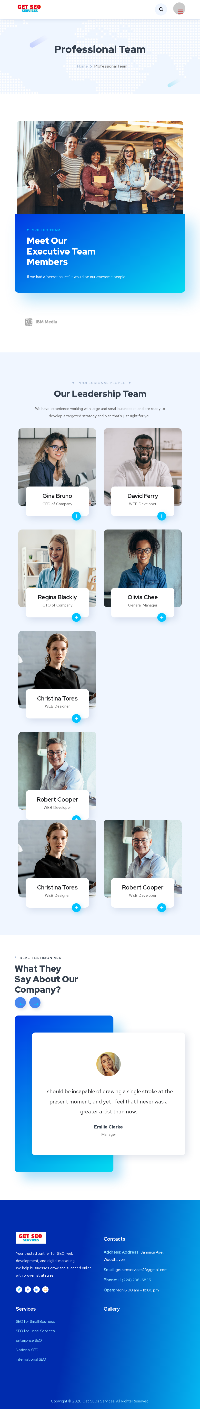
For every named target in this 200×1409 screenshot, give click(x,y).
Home (82, 66)
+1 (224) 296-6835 (134, 1279)
